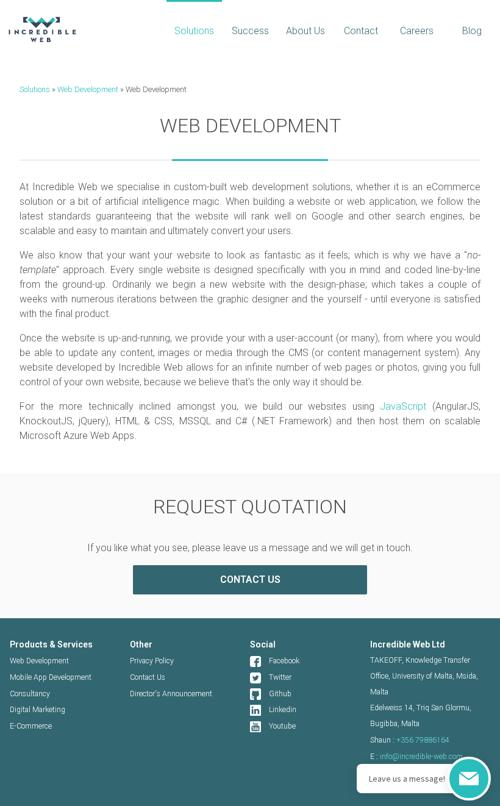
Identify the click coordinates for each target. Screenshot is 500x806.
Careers (417, 31)
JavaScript (403, 406)
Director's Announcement (171, 694)
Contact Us (147, 677)
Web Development (87, 89)
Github (280, 694)
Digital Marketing (37, 709)
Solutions (194, 31)
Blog (472, 31)
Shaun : (409, 740)
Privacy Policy (152, 661)
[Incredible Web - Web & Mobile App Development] (83, 29)
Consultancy (30, 694)
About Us (305, 31)
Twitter (280, 677)
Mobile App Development (50, 677)
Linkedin (282, 709)
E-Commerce (31, 726)
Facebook (284, 661)
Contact (361, 31)
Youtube (282, 726)
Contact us (250, 579)
